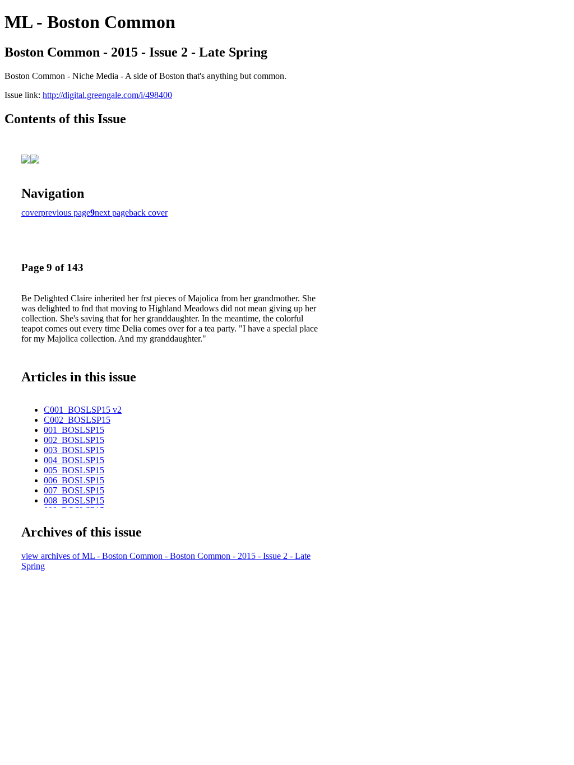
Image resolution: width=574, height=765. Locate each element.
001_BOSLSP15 (74, 430)
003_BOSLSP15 (74, 450)
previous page (65, 212)
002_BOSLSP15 (74, 440)
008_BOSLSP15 (74, 500)
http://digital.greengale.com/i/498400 (107, 95)
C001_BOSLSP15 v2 (83, 409)
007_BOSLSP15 (74, 490)
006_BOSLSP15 (74, 480)
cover (31, 212)
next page (112, 212)
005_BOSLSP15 (74, 470)
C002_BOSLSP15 (77, 420)
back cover (148, 212)
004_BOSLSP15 (74, 460)
